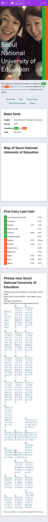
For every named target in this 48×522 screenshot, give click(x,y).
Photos (32, 103)
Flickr (17, 512)
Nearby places (32, 99)
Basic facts (10, 99)
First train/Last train (17, 103)
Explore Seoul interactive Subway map (15, 89)
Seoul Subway (19, 86)
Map (21, 99)
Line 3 (7, 87)
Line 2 (44, 84)
